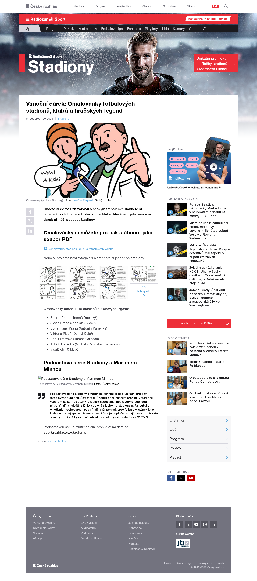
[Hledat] (226, 6)
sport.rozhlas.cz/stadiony (64, 432)
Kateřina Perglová (83, 200)
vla (49, 441)
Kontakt (133, 543)
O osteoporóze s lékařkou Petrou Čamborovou (209, 379)
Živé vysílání (177, 171)
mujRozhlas (124, 6)
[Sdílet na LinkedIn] (30, 231)
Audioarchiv (88, 29)
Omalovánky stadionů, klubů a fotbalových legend (81, 249)
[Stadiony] (128, 63)
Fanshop (134, 29)
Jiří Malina (60, 441)
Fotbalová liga (112, 29)
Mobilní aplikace (91, 538)
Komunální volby (44, 528)
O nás (193, 29)
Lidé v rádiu (136, 533)
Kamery (179, 29)
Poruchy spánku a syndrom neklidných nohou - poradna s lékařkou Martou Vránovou (210, 349)
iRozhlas (79, 6)
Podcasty (87, 533)
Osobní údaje (183, 563)
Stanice (146, 6)
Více (208, 29)
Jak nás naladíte (138, 522)
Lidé (165, 29)
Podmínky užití (203, 563)
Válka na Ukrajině (44, 522)
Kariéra (133, 538)
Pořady (69, 29)
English (219, 563)
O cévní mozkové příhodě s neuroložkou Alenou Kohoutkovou (208, 397)
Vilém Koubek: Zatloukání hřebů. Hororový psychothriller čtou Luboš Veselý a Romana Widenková (208, 230)
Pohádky (175, 165)
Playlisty (151, 29)
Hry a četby (176, 159)
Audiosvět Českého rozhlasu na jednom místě (194, 187)
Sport (30, 29)
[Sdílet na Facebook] (30, 212)
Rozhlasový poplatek (141, 549)
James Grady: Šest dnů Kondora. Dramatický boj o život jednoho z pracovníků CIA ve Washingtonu (208, 297)
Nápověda (135, 528)
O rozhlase (169, 6)
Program (100, 6)
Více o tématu (178, 338)
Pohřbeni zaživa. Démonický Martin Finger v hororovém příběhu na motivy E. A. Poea (208, 210)
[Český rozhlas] (41, 6)
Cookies (167, 563)
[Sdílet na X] (30, 221)
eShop (37, 538)
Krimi (192, 159)
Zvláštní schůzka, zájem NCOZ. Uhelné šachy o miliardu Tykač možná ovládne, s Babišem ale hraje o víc (207, 275)
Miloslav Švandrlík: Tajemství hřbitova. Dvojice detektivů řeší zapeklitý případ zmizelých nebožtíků (209, 252)
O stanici (177, 420)
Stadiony (63, 118)
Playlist (175, 457)
